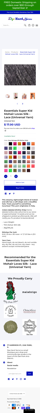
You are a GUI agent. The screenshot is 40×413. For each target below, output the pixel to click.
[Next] (22, 103)
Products (14, 52)
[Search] (25, 25)
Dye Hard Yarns (12, 399)
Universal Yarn (9, 121)
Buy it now (20, 188)
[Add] (16, 176)
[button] (29, 25)
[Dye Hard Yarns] (20, 18)
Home (7, 52)
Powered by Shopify (13, 402)
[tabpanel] (20, 224)
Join (29, 374)
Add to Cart (20, 182)
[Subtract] (5, 176)
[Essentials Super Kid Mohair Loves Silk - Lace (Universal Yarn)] (7, 96)
